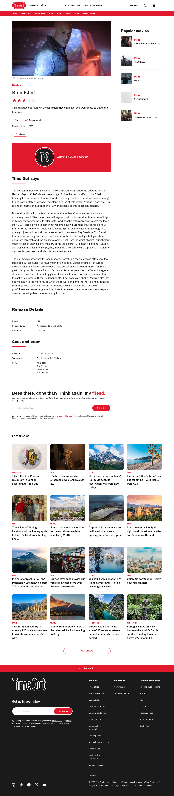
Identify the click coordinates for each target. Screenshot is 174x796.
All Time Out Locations (150, 687)
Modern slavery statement (95, 757)
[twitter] (36, 785)
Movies (68, 14)
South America (146, 720)
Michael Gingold (78, 157)
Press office (94, 687)
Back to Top (89, 668)
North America (146, 713)
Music (77, 14)
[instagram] (13, 785)
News (15, 14)
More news (87, 651)
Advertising (119, 687)
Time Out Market (89, 14)
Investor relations (96, 694)
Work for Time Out (97, 707)
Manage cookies (96, 765)
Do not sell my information (95, 728)
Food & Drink (40, 14)
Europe (143, 707)
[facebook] (29, 785)
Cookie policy (95, 736)
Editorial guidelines (97, 713)
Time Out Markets (93, 6)
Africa (142, 694)
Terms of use (94, 749)
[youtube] (44, 785)
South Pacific (145, 726)
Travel (51, 14)
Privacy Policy (71, 416)
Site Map (92, 776)
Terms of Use (57, 416)
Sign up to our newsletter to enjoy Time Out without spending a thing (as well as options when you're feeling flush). (58, 399)
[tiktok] (21, 785)
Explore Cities (72, 6)
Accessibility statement (99, 742)
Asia (141, 700)
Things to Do (26, 14)
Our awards (94, 700)
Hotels (60, 14)
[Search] (145, 5)
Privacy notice (95, 720)
